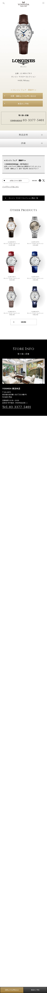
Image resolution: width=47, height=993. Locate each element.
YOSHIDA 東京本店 (16, 120)
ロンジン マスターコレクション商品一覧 (23, 198)
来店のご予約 (23, 104)
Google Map (7, 397)
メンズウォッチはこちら (10, 186)
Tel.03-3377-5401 (16, 407)
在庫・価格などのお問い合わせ (23, 96)
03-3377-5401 (33, 120)
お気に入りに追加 (16, 180)
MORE (23, 322)
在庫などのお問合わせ (12, 990)
